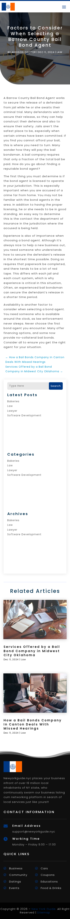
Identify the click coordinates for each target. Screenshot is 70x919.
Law (59, 52)
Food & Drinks (51, 888)
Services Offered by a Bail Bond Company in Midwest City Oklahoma (32, 651)
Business (16, 868)
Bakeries (13, 401)
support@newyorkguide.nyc (33, 831)
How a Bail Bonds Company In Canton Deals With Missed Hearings (33, 724)
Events (14, 888)
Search (56, 386)
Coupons (48, 875)
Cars (44, 868)
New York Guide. (44, 909)
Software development (24, 415)
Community (18, 875)
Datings (15, 881)
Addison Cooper (24, 52)
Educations (49, 881)
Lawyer (12, 411)
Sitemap (43, 912)
